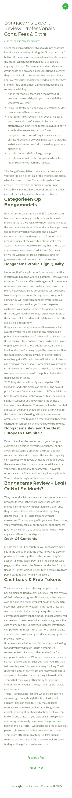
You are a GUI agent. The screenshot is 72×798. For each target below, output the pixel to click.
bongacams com (53, 721)
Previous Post (36, 757)
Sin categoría (13, 40)
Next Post (36, 768)
